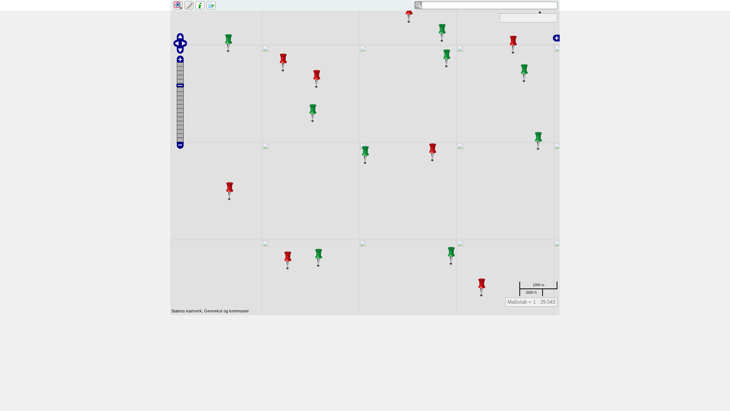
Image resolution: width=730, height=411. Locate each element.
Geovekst (213, 311)
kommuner (239, 311)
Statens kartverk (186, 311)
